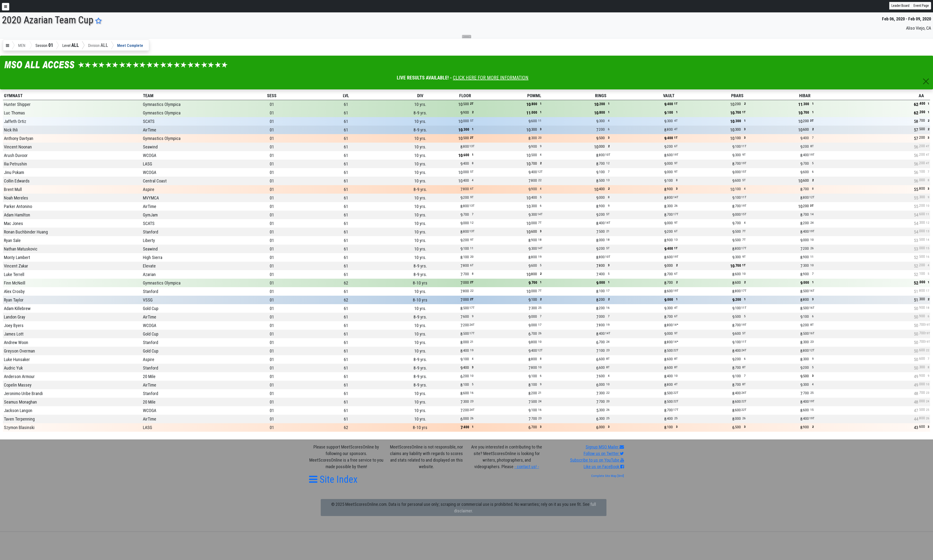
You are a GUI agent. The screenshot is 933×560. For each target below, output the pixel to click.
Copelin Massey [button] (18, 385)
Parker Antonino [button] (18, 206)
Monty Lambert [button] (17, 257)
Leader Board (900, 6)
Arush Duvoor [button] (16, 155)
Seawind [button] (150, 146)
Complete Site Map (604, 476)
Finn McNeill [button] (14, 282)
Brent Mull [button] (13, 189)
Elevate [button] (149, 265)
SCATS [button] (149, 121)
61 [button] (346, 104)
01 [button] (272, 104)
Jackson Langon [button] (18, 410)
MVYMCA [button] (151, 197)
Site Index (337, 479)
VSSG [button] (148, 299)
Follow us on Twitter (602, 453)
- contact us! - (526, 466)
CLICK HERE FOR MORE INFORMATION (490, 78)
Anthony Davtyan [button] (18, 138)
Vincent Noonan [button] (18, 146)
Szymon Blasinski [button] (19, 427)
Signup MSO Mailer (603, 446)
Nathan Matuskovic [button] (20, 248)
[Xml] (620, 476)
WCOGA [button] (149, 155)
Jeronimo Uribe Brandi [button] (23, 393)
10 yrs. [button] (420, 104)
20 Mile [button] (149, 376)
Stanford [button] (150, 231)
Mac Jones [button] (13, 223)
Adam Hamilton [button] (17, 214)
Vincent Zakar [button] (16, 265)
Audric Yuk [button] (13, 367)
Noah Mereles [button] (16, 197)
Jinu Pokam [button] (14, 172)
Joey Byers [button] (14, 325)
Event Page (921, 6)
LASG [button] (147, 163)
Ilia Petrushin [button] (15, 163)
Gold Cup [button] (150, 308)
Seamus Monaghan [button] (20, 402)
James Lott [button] (14, 333)
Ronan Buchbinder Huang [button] (26, 231)
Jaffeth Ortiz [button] (15, 121)
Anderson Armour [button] (19, 376)
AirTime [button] (149, 129)
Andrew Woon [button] (16, 342)
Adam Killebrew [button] (17, 308)
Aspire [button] (148, 189)
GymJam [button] (150, 214)
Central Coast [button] (155, 180)
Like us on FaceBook (602, 466)
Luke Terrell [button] (14, 274)
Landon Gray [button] (14, 316)
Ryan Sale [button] (12, 240)
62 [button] (346, 282)
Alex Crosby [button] (14, 291)
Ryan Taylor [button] (14, 299)
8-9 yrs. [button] (420, 112)
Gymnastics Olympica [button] (162, 104)
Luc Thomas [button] (14, 112)
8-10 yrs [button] (420, 282)
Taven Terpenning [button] (19, 419)
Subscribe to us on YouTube (595, 460)
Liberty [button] (149, 240)
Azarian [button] (149, 274)
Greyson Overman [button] (19, 350)
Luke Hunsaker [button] (17, 359)
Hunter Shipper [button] (17, 104)
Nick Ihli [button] (11, 129)
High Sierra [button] (152, 257)
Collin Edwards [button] (17, 180)
